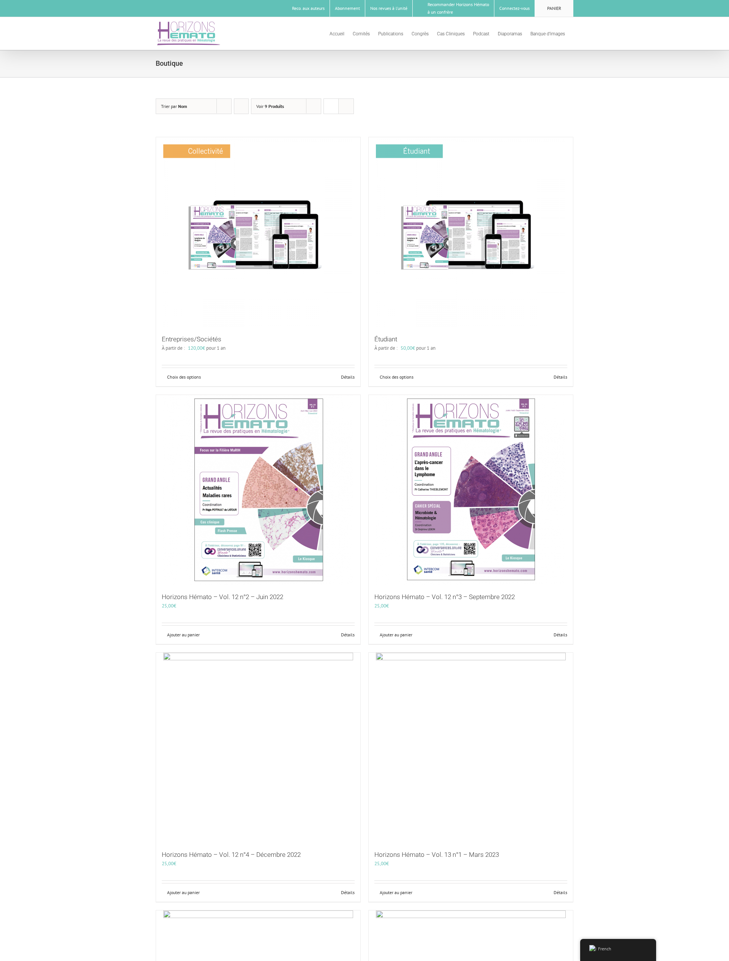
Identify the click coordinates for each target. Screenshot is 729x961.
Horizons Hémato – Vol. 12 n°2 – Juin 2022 (222, 597)
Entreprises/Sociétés (191, 339)
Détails (348, 377)
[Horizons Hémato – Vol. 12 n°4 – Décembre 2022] (258, 748)
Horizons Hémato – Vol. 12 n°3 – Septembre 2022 (444, 597)
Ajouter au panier (183, 634)
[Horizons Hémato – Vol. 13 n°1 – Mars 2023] (471, 748)
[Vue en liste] (346, 106)
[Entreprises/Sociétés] (258, 232)
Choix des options (184, 377)
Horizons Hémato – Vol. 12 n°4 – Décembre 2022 (231, 854)
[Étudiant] (471, 232)
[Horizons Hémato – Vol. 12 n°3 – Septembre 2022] (471, 490)
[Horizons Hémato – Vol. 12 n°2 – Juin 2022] (258, 490)
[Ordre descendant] (241, 106)
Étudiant (385, 339)
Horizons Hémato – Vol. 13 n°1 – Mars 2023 (436, 854)
